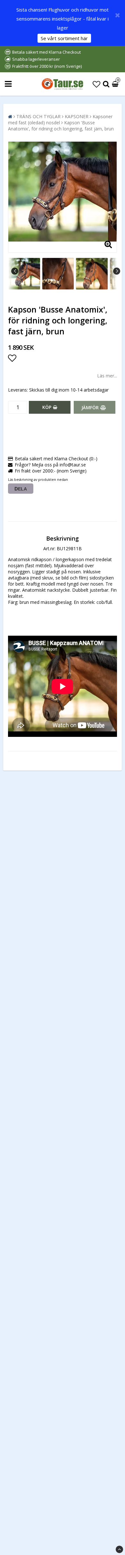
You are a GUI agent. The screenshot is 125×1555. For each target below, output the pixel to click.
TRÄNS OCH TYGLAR (38, 116)
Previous (14, 271)
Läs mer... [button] (107, 376)
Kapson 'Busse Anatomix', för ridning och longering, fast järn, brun (61, 125)
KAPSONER (76, 116)
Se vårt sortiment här (64, 38)
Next (116, 271)
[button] (96, 84)
